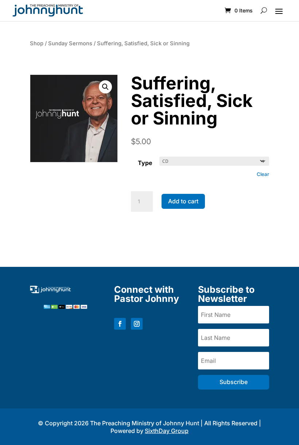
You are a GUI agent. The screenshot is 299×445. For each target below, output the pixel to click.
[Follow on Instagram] (137, 324)
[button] (105, 86)
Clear (263, 174)
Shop (36, 43)
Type (145, 162)
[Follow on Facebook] (120, 324)
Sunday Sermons (70, 43)
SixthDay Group (167, 430)
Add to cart (183, 201)
